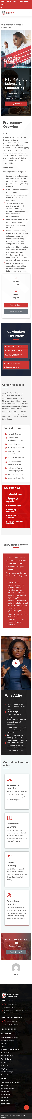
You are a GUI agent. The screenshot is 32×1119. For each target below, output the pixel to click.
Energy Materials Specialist (14, 522)
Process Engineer (15, 506)
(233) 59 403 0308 (12, 1004)
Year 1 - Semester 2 (14, 350)
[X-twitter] (6, 1029)
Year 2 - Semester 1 (13, 363)
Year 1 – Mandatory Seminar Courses (13, 355)
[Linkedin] (12, 1029)
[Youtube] (9, 1029)
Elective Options (12, 367)
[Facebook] (3, 1029)
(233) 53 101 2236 (12, 1021)
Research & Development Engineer (12, 500)
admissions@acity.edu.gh (11, 1024)
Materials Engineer (16, 494)
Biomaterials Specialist (12, 516)
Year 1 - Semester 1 (14, 346)
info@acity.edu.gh (9, 1007)
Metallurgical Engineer (12, 510)
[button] (16, 104)
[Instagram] (15, 1029)
